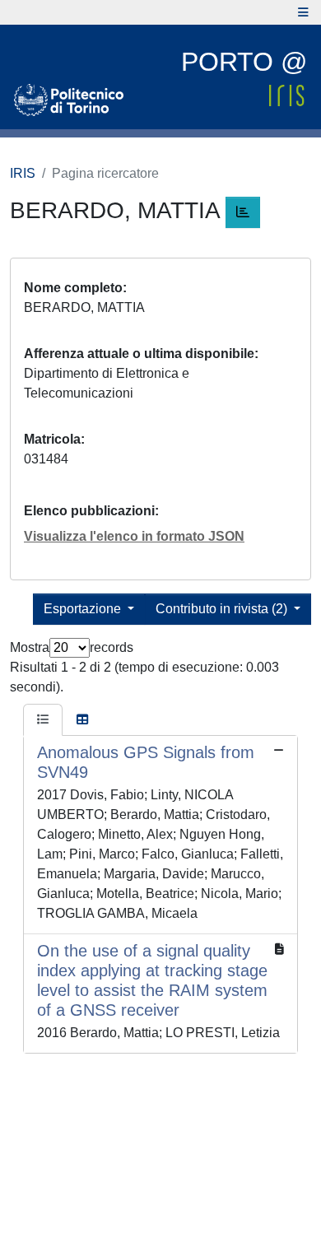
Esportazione (84, 609)
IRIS (22, 173)
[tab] (43, 720)
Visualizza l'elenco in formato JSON (134, 536)
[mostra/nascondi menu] (303, 12)
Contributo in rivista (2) (223, 609)
